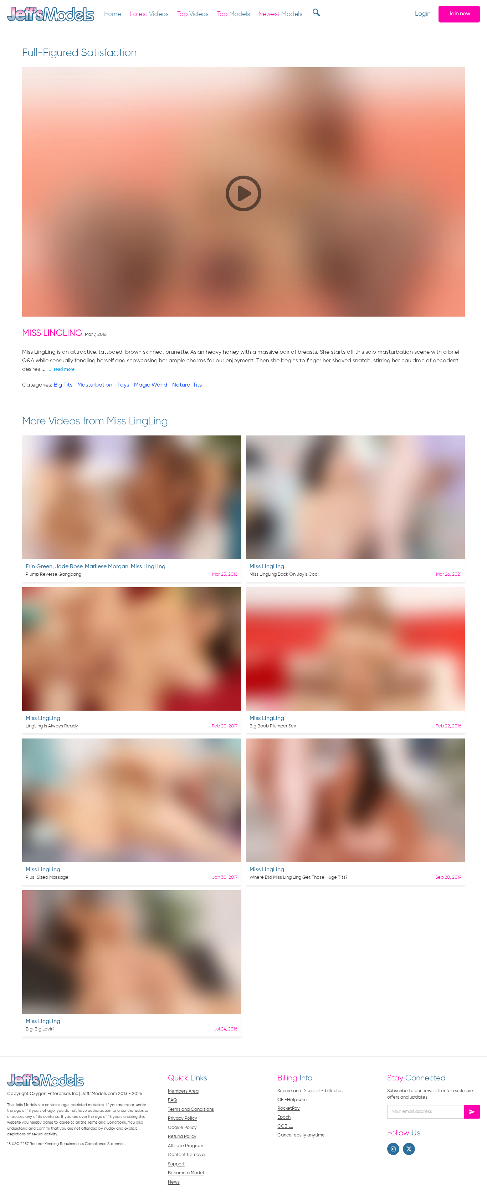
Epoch (284, 1117)
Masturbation (94, 385)
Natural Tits (187, 385)
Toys (123, 385)
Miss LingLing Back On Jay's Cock (284, 574)
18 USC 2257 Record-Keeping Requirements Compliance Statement (66, 1144)
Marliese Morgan (106, 567)
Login (422, 14)
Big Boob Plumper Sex (273, 726)
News (174, 1182)
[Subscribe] (472, 1112)
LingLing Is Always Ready (52, 726)
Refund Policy (182, 1136)
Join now (459, 14)
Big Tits (63, 385)
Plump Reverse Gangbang (53, 574)
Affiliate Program (185, 1146)
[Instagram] (393, 1149)
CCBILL (285, 1126)
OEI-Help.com (292, 1100)
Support (176, 1164)
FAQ (172, 1100)
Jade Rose (68, 567)
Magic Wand (150, 385)
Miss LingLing (52, 333)
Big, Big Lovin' (40, 1029)
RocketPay (288, 1108)
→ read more (61, 369)
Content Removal (187, 1155)
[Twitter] (409, 1149)
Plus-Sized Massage (47, 877)
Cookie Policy (182, 1127)
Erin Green (39, 567)
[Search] (315, 12)
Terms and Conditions (191, 1109)
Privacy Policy (182, 1118)
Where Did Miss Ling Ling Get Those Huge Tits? (299, 877)
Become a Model (186, 1173)
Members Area (183, 1091)
